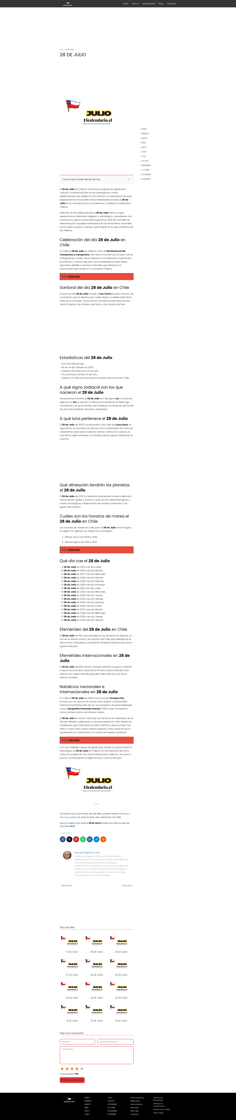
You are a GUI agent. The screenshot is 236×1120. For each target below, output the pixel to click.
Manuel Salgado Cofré (87, 852)
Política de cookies (161, 1109)
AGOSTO (145, 160)
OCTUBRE (145, 170)
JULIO (143, 156)
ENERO (144, 129)
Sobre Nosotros (137, 1097)
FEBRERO (145, 133)
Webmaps (135, 1101)
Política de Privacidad (158, 1098)
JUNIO (144, 151)
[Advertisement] (118, 28)
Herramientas (148, 3)
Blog (161, 3)
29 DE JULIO (67, 885)
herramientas (136, 1104)
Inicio (125, 3)
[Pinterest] (76, 839)
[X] (69, 839)
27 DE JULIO (127, 885)
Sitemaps (134, 1107)
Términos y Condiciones (159, 1104)
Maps (125, 813)
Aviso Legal (158, 1113)
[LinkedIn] (90, 839)
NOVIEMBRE (146, 174)
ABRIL (143, 142)
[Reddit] (103, 839)
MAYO (144, 147)
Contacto (171, 3)
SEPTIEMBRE (146, 165)
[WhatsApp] (83, 839)
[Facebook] (63, 839)
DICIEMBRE (145, 179)
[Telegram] (96, 839)
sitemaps (65, 817)
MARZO (144, 138)
